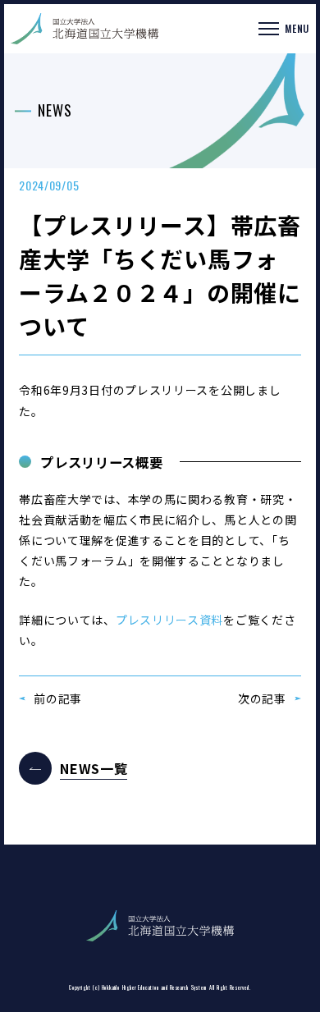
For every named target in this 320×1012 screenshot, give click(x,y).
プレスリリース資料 (169, 619)
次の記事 (262, 698)
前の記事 (58, 698)
